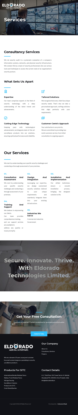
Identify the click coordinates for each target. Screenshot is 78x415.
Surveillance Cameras (10, 383)
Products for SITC (9, 385)
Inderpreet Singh (62, 404)
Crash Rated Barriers (10, 388)
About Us (44, 349)
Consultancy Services (48, 351)
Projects (44, 354)
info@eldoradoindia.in (48, 380)
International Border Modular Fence (15, 375)
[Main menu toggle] (74, 5)
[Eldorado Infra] (13, 6)
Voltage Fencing (9, 380)
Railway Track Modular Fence (13, 378)
